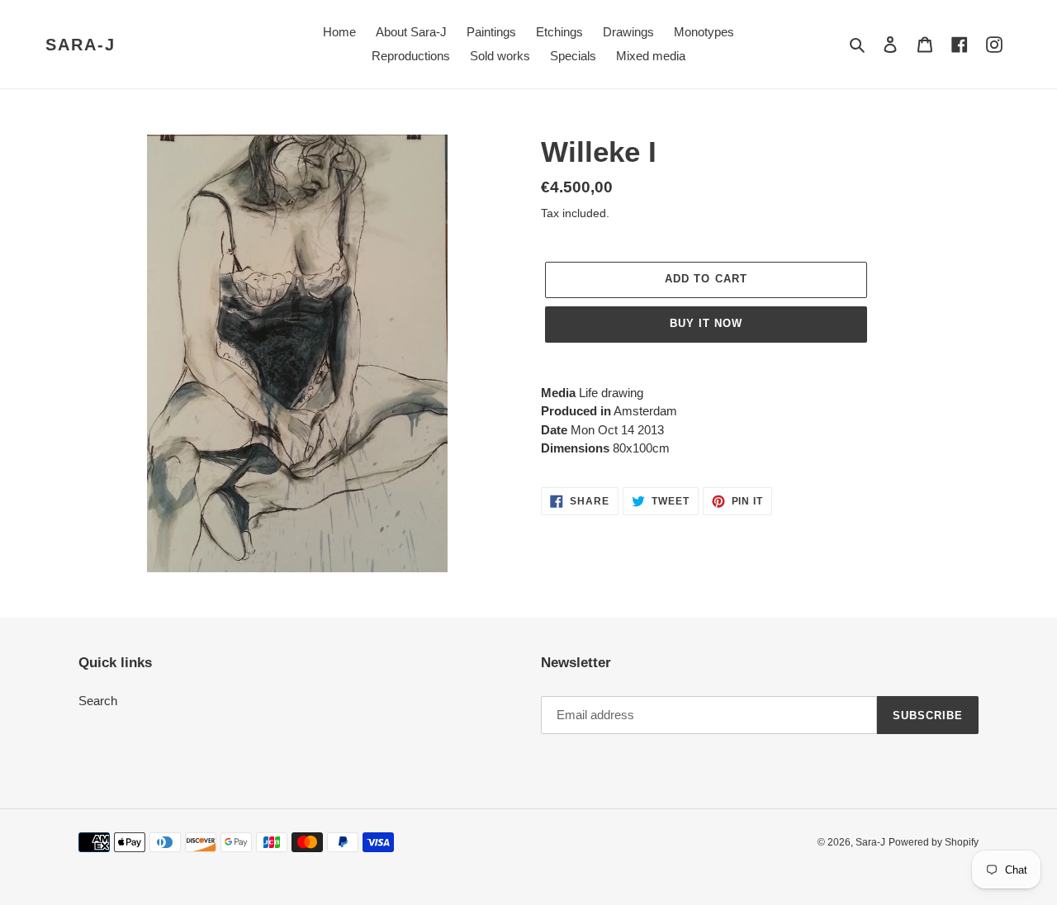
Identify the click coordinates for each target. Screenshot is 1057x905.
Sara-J (80, 45)
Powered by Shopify (934, 842)
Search (97, 701)
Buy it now (706, 323)
